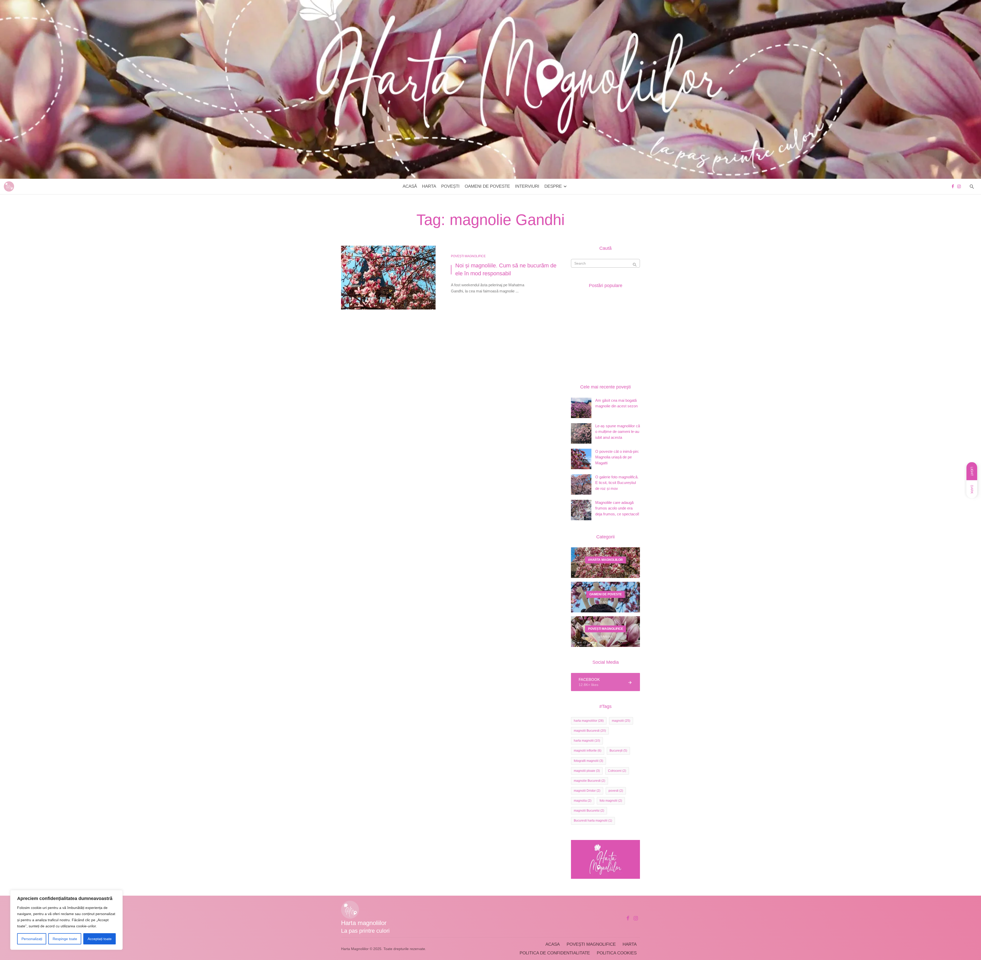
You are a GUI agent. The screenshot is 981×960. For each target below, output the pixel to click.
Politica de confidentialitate (555, 953)
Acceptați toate (100, 939)
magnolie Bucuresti (589, 781)
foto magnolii (611, 800)
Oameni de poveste (487, 186)
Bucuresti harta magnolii (593, 820)
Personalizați (31, 939)
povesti (616, 790)
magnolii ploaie (587, 771)
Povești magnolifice (591, 944)
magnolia (582, 800)
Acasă (410, 186)
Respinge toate (65, 939)
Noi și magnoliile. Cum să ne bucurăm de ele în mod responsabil (505, 269)
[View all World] (605, 562)
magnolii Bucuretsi (589, 810)
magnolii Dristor (587, 790)
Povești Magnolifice (468, 256)
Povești (450, 186)
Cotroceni (617, 771)
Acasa (552, 944)
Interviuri (527, 186)
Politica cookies (617, 953)
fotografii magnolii (588, 761)
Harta (429, 186)
